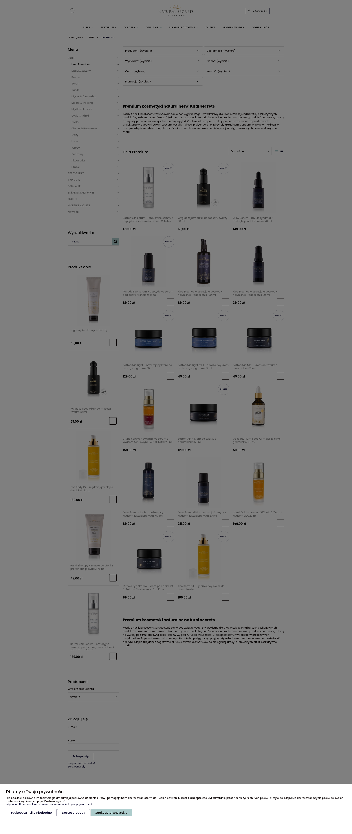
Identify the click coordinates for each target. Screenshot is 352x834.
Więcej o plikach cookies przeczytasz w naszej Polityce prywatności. (49, 804)
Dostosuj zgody (73, 813)
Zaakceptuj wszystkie (111, 813)
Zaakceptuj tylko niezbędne (31, 813)
